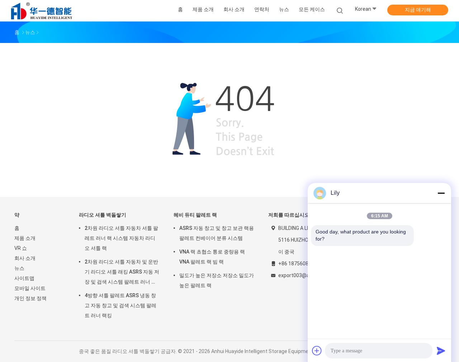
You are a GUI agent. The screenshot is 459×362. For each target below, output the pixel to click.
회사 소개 (25, 258)
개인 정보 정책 (30, 298)
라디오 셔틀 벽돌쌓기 (102, 215)
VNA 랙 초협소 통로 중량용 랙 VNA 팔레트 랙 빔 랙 (212, 257)
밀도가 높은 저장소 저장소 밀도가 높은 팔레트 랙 (216, 280)
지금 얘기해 (418, 10)
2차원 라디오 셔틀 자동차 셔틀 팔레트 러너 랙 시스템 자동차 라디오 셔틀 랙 (121, 238)
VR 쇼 (20, 248)
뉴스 (19, 268)
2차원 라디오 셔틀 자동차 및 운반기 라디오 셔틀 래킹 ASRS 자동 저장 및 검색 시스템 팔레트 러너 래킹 (122, 273)
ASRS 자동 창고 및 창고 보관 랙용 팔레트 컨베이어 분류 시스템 (216, 233)
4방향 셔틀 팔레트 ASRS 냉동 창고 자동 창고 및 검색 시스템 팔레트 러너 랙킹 (120, 305)
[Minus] (441, 193)
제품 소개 (25, 238)
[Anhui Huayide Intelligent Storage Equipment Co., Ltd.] (42, 10)
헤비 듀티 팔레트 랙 (195, 215)
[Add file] (317, 350)
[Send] (441, 350)
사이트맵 (24, 278)
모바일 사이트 (30, 288)
